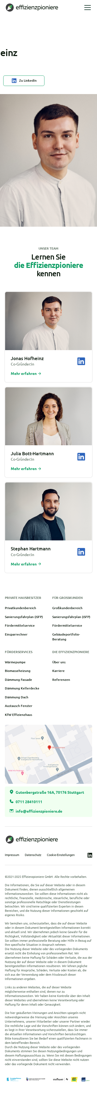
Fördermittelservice (20, 625)
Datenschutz (33, 855)
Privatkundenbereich (20, 608)
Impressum (12, 855)
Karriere (58, 670)
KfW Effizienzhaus (18, 714)
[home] (33, 7)
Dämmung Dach (16, 697)
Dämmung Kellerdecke (22, 688)
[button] (86, 7)
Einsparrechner (16, 634)
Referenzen (61, 679)
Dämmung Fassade (18, 679)
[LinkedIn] (81, 361)
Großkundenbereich (67, 608)
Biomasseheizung (17, 670)
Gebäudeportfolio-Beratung (66, 636)
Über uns (58, 662)
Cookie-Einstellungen (61, 855)
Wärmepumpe (15, 662)
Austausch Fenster (18, 705)
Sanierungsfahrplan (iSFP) (24, 617)
